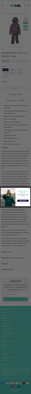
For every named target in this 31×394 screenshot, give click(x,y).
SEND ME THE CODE (22, 200)
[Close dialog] (29, 188)
